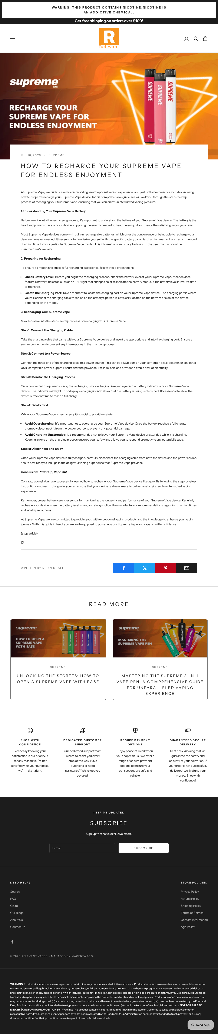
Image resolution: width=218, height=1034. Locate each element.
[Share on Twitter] (144, 568)
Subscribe (143, 848)
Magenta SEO (82, 956)
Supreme (57, 155)
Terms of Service (192, 913)
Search (15, 892)
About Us (16, 920)
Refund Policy (190, 899)
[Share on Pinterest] (165, 568)
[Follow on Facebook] (12, 942)
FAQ (13, 899)
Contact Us (17, 927)
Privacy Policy (190, 892)
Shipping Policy (191, 906)
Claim (14, 906)
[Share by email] (186, 568)
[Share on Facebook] (123, 568)
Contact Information (194, 920)
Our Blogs (16, 913)
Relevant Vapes (35, 956)
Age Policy (188, 927)
